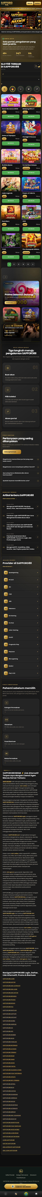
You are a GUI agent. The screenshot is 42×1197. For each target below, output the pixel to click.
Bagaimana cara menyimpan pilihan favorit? (20, 467)
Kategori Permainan (22, 1175)
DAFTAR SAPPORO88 (9, 1143)
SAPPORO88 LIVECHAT (10, 1017)
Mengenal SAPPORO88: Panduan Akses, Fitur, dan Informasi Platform (20, 507)
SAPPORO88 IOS (8, 1028)
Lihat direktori (8, 566)
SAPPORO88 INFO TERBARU (11, 1080)
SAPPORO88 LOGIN (8, 979)
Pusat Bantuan (21, 1178)
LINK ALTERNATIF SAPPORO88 (11, 1147)
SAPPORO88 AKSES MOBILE (11, 1129)
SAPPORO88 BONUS (9, 1003)
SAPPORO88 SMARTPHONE (11, 1122)
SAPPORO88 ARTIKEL (9, 1084)
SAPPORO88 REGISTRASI (10, 1105)
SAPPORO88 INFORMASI (10, 1045)
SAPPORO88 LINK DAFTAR (10, 993)
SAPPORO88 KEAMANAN (10, 1094)
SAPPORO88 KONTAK (9, 1091)
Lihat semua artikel (10, 498)
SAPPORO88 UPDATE (9, 1077)
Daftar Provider (10, 1175)
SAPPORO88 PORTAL (9, 1066)
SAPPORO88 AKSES (9, 1063)
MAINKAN (11, 116)
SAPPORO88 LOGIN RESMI (10, 1133)
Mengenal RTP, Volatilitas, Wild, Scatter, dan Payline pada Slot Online (20, 548)
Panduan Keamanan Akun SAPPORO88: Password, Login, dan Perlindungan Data (19, 538)
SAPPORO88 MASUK (9, 1101)
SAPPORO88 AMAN (8, 1059)
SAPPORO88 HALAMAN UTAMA (12, 1070)
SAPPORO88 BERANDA (10, 996)
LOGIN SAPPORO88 (8, 1140)
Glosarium (33, 1175)
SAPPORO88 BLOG (8, 1087)
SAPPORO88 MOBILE (9, 1021)
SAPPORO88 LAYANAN (9, 1049)
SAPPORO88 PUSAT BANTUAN (12, 1126)
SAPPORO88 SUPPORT (10, 1014)
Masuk (30, 3)
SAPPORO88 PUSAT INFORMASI (12, 1073)
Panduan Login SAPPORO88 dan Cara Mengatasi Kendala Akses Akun (20, 516)
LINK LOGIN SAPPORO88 (10, 1150)
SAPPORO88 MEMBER (9, 1035)
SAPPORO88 (7, 781)
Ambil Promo (10, 302)
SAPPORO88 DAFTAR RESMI (11, 1136)
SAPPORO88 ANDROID (9, 1024)
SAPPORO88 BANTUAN (10, 1010)
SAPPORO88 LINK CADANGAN (12, 1115)
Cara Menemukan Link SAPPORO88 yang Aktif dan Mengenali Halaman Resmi (20, 527)
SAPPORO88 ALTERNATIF (10, 1108)
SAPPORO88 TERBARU (9, 1052)
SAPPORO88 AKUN (8, 1038)
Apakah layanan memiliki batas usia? (20, 481)
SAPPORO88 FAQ (8, 1007)
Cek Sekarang (8, 335)
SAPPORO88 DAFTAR (9, 982)
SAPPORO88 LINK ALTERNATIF (11, 986)
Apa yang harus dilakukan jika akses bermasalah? (20, 474)
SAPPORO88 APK (8, 1031)
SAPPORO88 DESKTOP (9, 1119)
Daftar (37, 3)
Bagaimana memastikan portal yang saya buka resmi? (20, 460)
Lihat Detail (8, 319)
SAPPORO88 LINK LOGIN (10, 989)
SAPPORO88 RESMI (8, 1056)
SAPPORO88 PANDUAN (10, 1042)
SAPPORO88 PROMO (9, 1000)
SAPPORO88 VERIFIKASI (10, 1098)
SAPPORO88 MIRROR (9, 1112)
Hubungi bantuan (11, 452)
